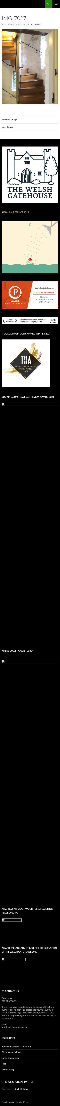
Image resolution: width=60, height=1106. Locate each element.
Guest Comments (10, 1058)
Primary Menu (56, 4)
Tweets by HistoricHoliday (15, 1089)
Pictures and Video (11, 1052)
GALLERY (38, 24)
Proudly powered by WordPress (15, 1102)
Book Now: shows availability (16, 1046)
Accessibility (8, 1069)
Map (4, 1063)
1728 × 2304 (27, 24)
